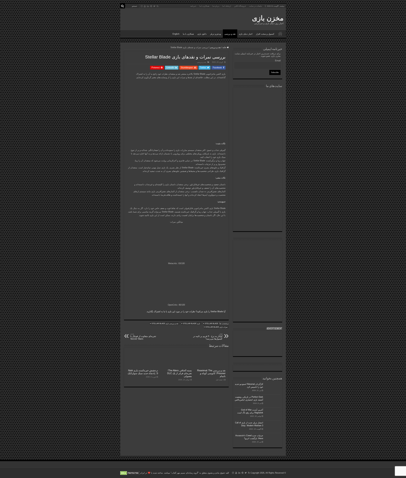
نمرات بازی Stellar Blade (216, 327)
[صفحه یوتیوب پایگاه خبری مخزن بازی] (258, 271)
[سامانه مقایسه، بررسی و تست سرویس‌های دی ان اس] (258, 223)
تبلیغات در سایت (255, 6)
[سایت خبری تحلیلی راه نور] (258, 134)
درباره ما (215, 6)
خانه (225, 47)
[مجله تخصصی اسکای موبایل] (258, 206)
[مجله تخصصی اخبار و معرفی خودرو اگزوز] (258, 169)
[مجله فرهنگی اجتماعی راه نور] (258, 118)
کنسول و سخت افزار (265, 34)
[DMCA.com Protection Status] (129, 473)
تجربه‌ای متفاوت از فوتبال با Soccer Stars (143, 336)
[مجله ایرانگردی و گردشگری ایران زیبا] (258, 150)
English (176, 34)
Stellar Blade (211, 323)
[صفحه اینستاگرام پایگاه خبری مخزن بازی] (257, 245)
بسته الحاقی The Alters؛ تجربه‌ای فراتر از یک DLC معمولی (179, 373)
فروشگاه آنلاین (240, 6)
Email (278, 60)
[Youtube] (145, 6)
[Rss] (157, 6)
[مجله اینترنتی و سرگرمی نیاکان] (258, 101)
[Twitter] (154, 6)
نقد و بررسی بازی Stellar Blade (164, 323)
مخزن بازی (268, 18)
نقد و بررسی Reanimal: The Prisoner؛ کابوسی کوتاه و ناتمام (211, 373)
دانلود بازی (202, 34)
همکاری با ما (204, 6)
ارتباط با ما (226, 6)
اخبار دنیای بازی (245, 34)
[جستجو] (122, 6)
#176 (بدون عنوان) (280, 33)
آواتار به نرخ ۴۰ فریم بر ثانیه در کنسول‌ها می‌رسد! (207, 336)
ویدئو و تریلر (215, 34)
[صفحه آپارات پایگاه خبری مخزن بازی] (258, 292)
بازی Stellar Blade (191, 323)
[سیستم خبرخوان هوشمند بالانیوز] (258, 189)
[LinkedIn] (148, 6)
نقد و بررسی (230, 34)
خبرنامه (193, 6)
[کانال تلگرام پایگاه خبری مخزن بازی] (257, 256)
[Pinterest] (151, 6)
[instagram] (141, 6)
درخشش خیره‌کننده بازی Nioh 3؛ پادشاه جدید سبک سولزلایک (143, 372)
